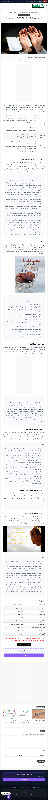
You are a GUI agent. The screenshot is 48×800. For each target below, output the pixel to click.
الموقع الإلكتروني (20, 755)
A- (25, 59)
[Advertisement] (24, 83)
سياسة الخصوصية (23, 794)
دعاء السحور (42, 614)
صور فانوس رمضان (18, 607)
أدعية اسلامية (27, 15)
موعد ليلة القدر (19, 634)
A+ (32, 59)
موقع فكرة (34, 787)
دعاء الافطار (20, 627)
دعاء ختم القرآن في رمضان (16, 621)
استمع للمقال (42, 59)
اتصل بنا (30, 794)
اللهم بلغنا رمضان (19, 630)
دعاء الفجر (42, 617)
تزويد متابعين (35, 794)
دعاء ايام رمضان (19, 617)
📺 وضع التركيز (5, 59)
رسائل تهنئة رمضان (18, 604)
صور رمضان (42, 607)
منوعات (32, 12)
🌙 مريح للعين (16, 59)
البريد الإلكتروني (42, 755)
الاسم (44, 750)
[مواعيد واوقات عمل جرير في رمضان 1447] (9, 714)
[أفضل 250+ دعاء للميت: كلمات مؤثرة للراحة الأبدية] (38, 714)
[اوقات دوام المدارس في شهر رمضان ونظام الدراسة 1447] (24, 714)
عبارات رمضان (41, 621)
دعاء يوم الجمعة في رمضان (16, 624)
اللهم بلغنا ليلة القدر (40, 634)
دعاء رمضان (42, 162)
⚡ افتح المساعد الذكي (24, 779)
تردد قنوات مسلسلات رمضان (38, 627)
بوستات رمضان (41, 611)
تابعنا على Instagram (24, 645)
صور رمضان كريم (40, 624)
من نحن (11, 794)
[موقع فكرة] (38, 6)
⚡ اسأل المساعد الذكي (24, 655)
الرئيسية (36, 12)
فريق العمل (16, 794)
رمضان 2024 (28, 12)
